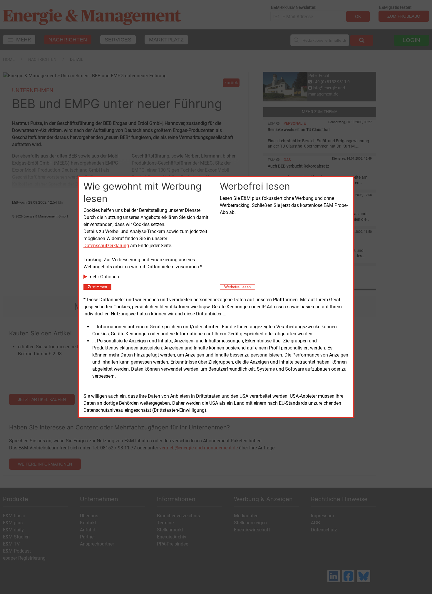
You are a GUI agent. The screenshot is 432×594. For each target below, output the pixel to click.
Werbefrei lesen (237, 287)
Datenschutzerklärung (106, 245)
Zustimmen (97, 287)
